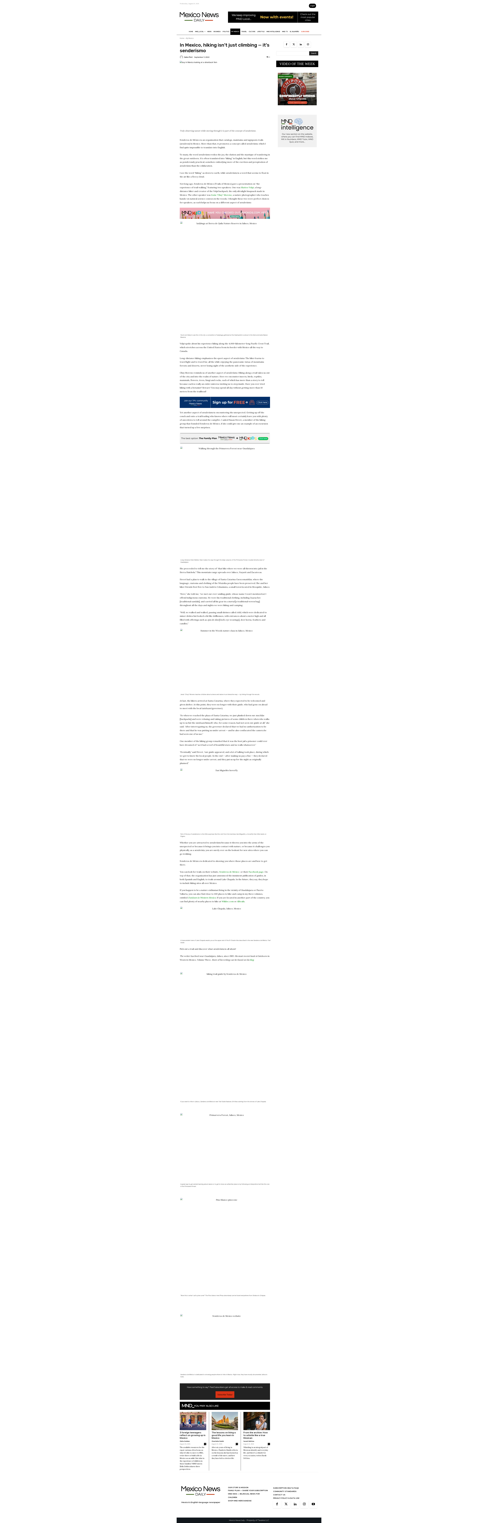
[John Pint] (182, 57)
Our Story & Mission (238, 1487)
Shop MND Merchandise (239, 1501)
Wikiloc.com (228, 901)
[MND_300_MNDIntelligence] (297, 149)
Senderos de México (229, 872)
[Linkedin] (301, 44)
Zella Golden (185, 1441)
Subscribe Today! (224, 1394)
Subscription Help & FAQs (286, 1488)
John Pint (188, 57)
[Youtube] (313, 1504)
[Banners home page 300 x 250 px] (297, 107)
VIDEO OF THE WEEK (297, 64)
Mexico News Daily (237, 1520)
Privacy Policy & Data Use (286, 1498)
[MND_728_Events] (273, 24)
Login (312, 6)
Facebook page (256, 872)
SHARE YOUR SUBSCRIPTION (255, 1490)
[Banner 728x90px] (225, 213)
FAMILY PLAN (234, 1490)
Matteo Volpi (247, 187)
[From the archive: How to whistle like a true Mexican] (256, 1421)
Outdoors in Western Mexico (202, 897)
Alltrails (241, 901)
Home (182, 38)
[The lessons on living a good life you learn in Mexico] (225, 1421)
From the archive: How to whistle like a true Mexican (255, 1435)
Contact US (279, 1495)
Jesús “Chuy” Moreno (221, 195)
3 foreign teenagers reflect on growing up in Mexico (192, 1435)
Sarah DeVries (248, 1441)
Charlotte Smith (218, 1441)
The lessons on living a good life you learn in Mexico (224, 1435)
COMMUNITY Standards (284, 1491)
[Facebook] (286, 44)
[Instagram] (308, 44)
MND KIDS (233, 1494)
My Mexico (190, 38)
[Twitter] (294, 44)
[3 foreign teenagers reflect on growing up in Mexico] (193, 1421)
